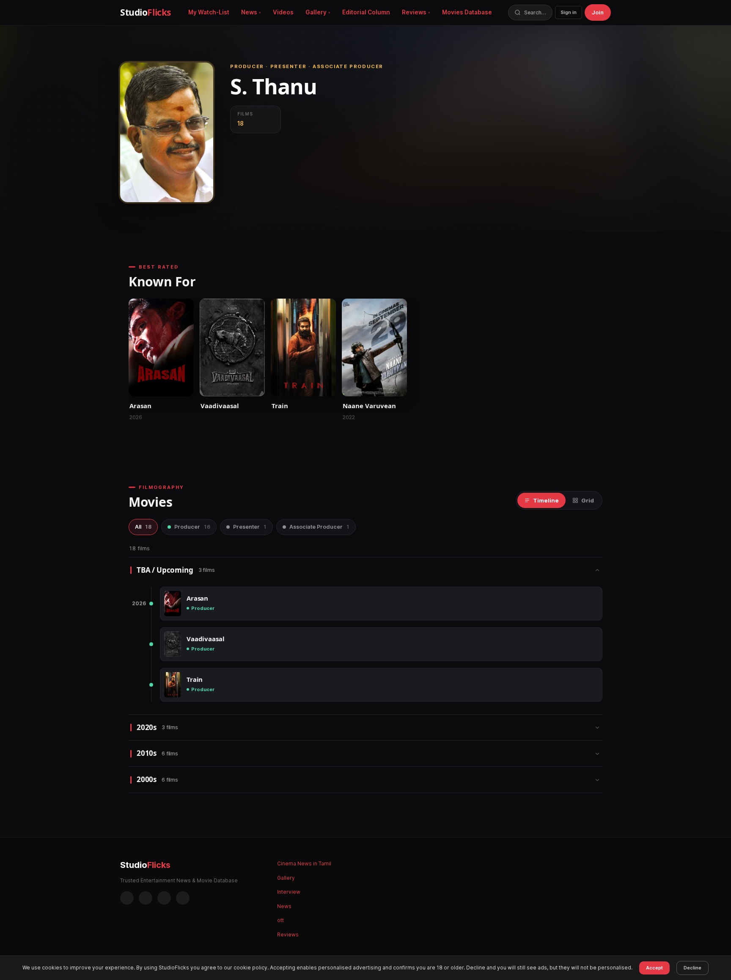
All (143, 527)
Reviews (414, 12)
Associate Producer (319, 527)
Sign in (569, 12)
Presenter (250, 527)
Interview (288, 892)
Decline (692, 968)
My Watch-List (208, 12)
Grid (587, 500)
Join (598, 12)
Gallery (316, 12)
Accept (654, 968)
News (249, 12)
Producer (192, 527)
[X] (164, 898)
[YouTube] (183, 898)
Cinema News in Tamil (304, 863)
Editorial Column (366, 12)
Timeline (546, 500)
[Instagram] (145, 898)
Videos (283, 12)
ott (280, 920)
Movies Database (467, 12)
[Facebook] (127, 898)
